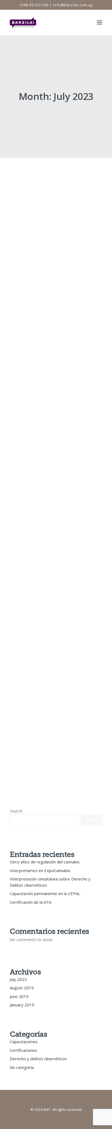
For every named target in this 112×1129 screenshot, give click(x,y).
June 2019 (19, 996)
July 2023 (18, 979)
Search (16, 811)
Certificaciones (23, 1050)
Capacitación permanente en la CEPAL (45, 893)
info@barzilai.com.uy (73, 4)
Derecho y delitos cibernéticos (38, 1058)
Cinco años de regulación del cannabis (42, 257)
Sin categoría (22, 1067)
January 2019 (22, 1004)
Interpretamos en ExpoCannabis (46, 570)
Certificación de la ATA (30, 902)
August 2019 (22, 987)
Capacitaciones (24, 1041)
